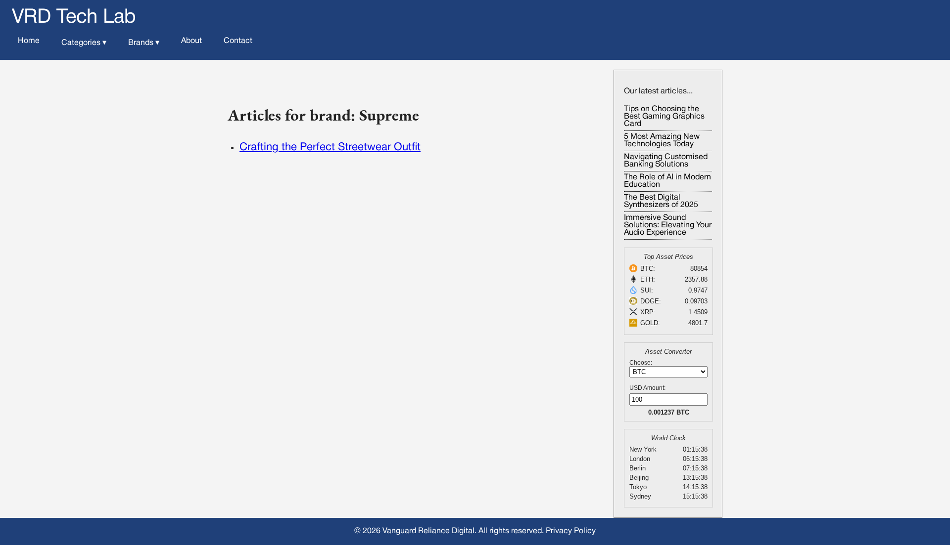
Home (29, 41)
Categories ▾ (83, 43)
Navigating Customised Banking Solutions (666, 161)
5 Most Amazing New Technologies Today (662, 140)
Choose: (640, 362)
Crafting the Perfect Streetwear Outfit (330, 147)
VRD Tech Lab (74, 17)
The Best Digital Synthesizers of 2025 (661, 201)
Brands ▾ (143, 43)
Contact (238, 41)
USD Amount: (647, 387)
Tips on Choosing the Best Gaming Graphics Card (664, 116)
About (191, 41)
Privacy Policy (571, 531)
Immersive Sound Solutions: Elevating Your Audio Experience (668, 225)
